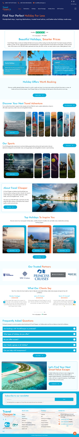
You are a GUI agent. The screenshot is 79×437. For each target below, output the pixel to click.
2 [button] (35, 312)
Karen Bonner (39, 296)
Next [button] (75, 302)
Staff (4, 431)
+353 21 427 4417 (9, 3)
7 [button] (43, 312)
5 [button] (40, 312)
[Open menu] (75, 9)
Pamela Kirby (64, 296)
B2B (67, 426)
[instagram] (74, 2)
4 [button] (38, 312)
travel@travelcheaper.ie (67, 424)
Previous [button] (4, 302)
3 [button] (37, 312)
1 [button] (34, 312)
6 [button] (41, 312)
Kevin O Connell (14, 296)
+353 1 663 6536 (64, 421)
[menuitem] (73, 4)
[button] (64, 399)
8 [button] (44, 312)
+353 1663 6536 (24, 3)
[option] (24, 274)
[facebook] (72, 2)
